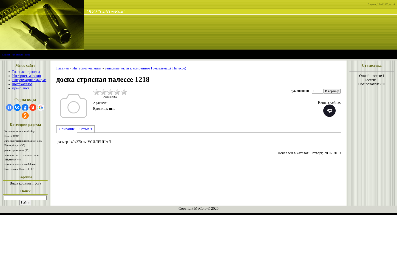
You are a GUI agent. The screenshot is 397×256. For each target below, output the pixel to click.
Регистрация (17, 54)
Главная (6, 54)
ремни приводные (16, 150)
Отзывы (85, 129)
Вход (27, 54)
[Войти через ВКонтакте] (17, 107)
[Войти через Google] (41, 107)
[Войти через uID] (9, 107)
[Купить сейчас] (329, 111)
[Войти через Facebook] (25, 107)
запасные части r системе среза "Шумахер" (21, 157)
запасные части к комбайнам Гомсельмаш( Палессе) (20, 166)
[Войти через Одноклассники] (25, 115)
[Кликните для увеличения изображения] (73, 106)
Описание (67, 129)
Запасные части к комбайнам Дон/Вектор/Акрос (23, 143)
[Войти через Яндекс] (32, 107)
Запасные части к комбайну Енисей (19, 133)
